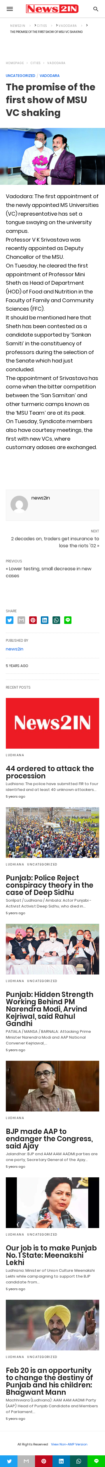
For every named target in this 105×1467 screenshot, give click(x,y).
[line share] (67, 620)
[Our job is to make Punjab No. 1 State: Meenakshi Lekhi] (52, 1202)
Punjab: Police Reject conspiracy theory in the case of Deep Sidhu (49, 885)
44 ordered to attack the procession (50, 772)
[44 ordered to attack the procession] (52, 723)
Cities (36, 63)
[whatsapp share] (56, 620)
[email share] (21, 620)
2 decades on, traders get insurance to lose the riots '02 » (55, 542)
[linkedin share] (44, 620)
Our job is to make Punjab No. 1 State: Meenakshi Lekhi (51, 1255)
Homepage (15, 63)
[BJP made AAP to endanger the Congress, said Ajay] (52, 1086)
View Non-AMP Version (69, 1444)
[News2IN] (52, 8)
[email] (26, 1461)
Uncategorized (20, 75)
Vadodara (56, 63)
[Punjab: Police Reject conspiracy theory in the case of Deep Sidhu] (52, 832)
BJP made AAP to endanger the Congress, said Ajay (49, 1139)
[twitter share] (9, 620)
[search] (95, 9)
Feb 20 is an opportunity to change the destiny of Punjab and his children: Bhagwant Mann (49, 1381)
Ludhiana (15, 755)
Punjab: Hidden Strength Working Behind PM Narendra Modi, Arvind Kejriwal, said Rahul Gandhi (49, 1009)
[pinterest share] (33, 620)
